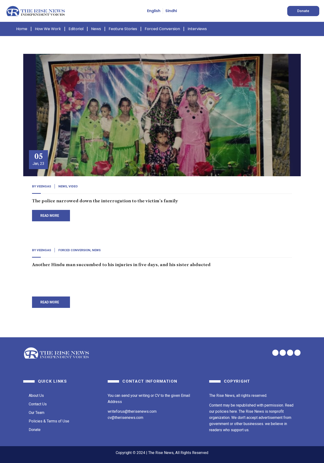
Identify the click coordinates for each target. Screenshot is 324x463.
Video (73, 186)
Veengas (44, 186)
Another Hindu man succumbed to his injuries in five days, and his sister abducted (121, 264)
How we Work (48, 29)
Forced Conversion (162, 29)
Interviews (197, 29)
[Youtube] (290, 353)
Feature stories (123, 29)
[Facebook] (275, 353)
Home (21, 29)
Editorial (76, 29)
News (96, 29)
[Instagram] (297, 353)
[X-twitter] (283, 353)
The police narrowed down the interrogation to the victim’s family (105, 201)
